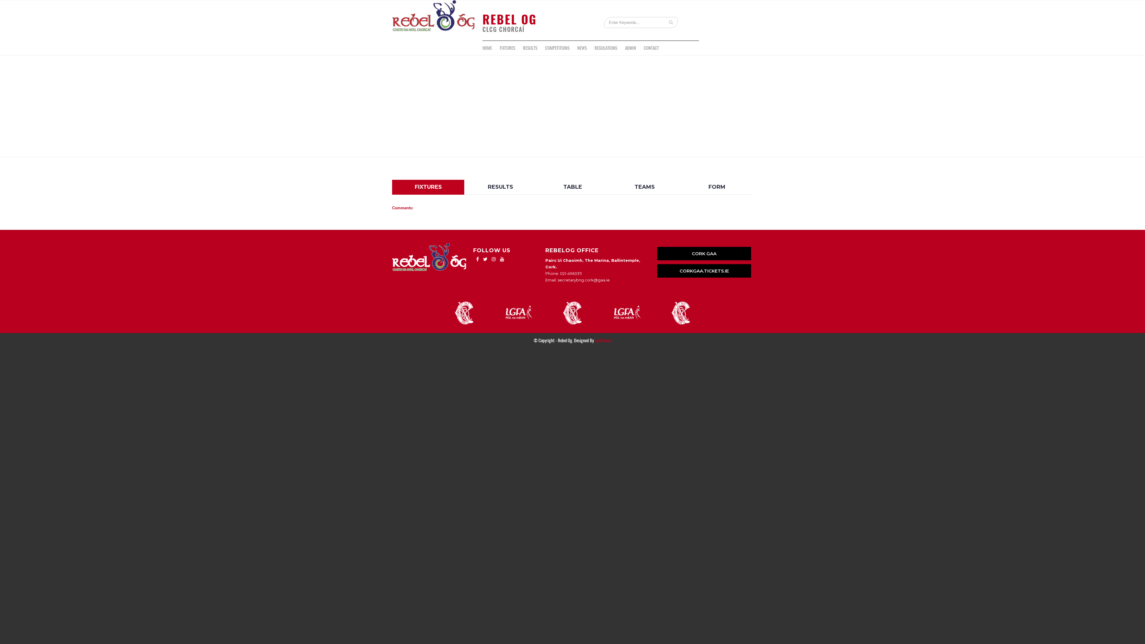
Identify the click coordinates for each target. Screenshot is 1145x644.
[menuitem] (487, 48)
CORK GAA (704, 253)
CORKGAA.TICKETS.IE (704, 271)
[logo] (433, 20)
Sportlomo (603, 340)
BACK (738, 175)
